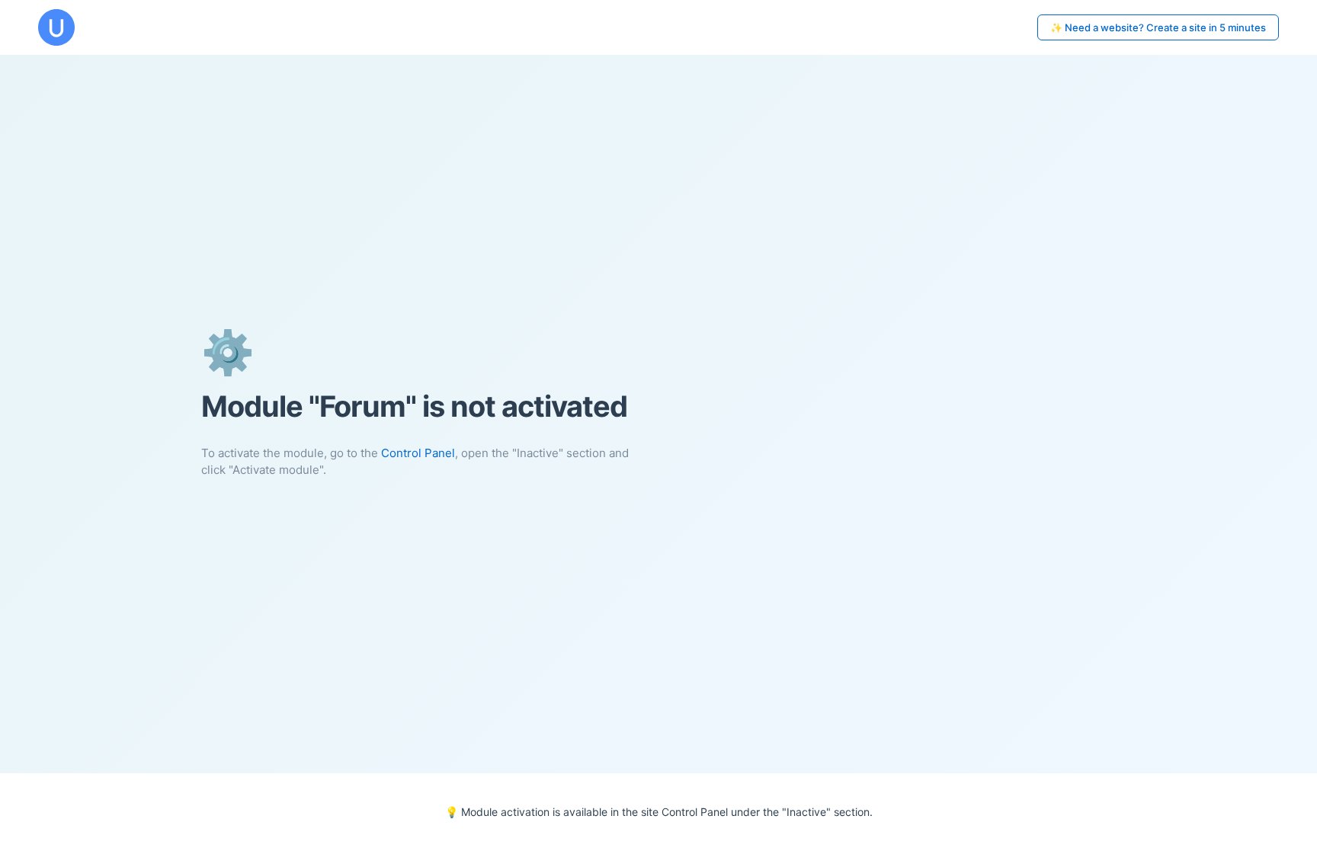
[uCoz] (56, 27)
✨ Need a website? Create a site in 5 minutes (1158, 27)
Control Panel (418, 453)
